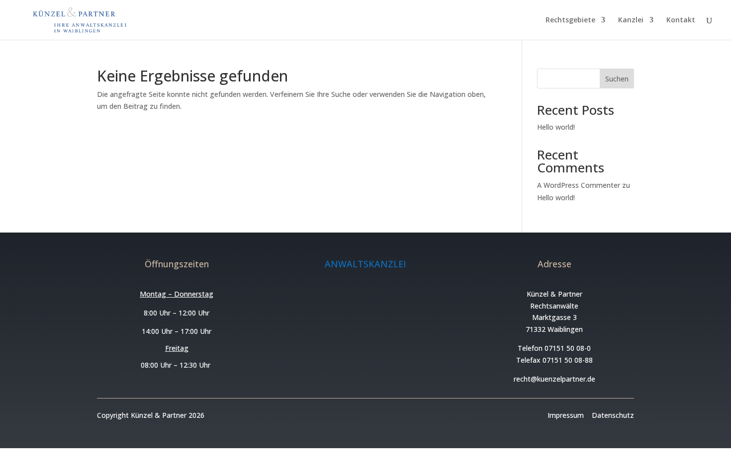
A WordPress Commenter (578, 185)
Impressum (566, 415)
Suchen (617, 78)
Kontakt (680, 20)
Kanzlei (630, 20)
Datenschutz (613, 415)
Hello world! (556, 127)
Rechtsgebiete (570, 20)
